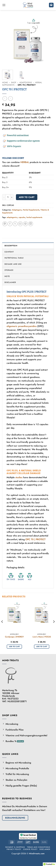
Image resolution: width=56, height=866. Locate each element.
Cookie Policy (30, 849)
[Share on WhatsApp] (4, 223)
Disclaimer (44, 849)
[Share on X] (15, 223)
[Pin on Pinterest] (25, 223)
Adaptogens (25, 82)
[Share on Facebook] (10, 223)
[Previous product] (10, 98)
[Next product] (4, 98)
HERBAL (24, 162)
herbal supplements (34, 217)
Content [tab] (9, 251)
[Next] (49, 42)
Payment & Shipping (15, 847)
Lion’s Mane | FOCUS (42, 637)
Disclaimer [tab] (10, 282)
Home (5, 82)
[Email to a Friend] (20, 223)
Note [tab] (7, 276)
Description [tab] (10, 245)
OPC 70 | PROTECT (35, 539)
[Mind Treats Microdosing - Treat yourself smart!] (28, 5)
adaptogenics (12, 217)
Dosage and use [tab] (13, 264)
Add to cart (27, 197)
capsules (22, 217)
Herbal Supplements (31, 209)
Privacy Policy (14, 849)
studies (18, 477)
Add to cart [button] (14, 646)
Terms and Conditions (38, 847)
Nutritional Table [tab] (14, 257)
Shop (13, 82)
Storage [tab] (8, 270)
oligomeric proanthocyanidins (22, 326)
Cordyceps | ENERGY (14, 637)
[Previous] (6, 42)
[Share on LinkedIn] (30, 223)
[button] (4, 4)
